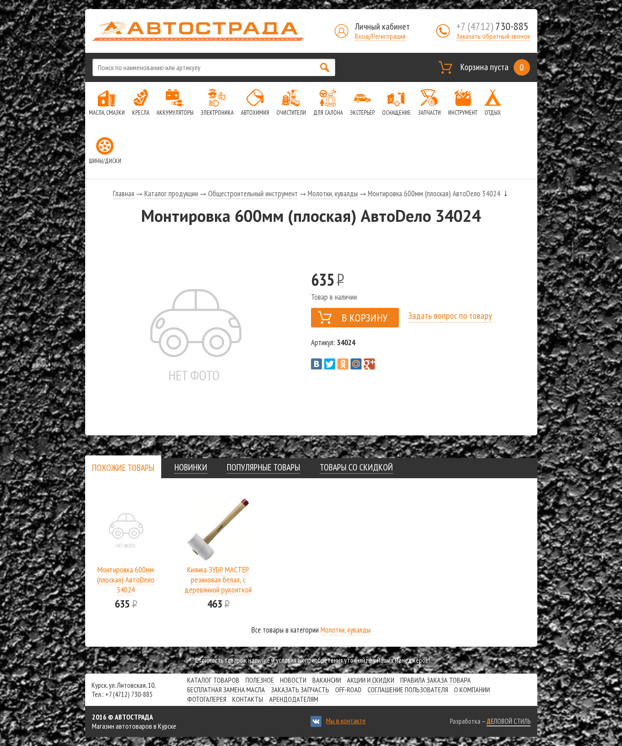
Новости (293, 680)
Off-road (348, 689)
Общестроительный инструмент (253, 194)
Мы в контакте (346, 720)
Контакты (247, 699)
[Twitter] (329, 364)
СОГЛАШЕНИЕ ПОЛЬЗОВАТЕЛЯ (407, 689)
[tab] (123, 467)
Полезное (259, 680)
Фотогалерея (206, 699)
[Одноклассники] (342, 364)
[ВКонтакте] (316, 364)
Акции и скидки (370, 680)
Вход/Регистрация (380, 36)
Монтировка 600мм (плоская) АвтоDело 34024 (125, 579)
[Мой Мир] (356, 364)
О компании (472, 689)
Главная (123, 194)
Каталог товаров (213, 680)
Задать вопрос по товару (450, 316)
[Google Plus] (369, 364)
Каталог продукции (171, 194)
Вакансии (326, 680)
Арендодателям (293, 699)
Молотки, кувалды (333, 194)
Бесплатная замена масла (226, 689)
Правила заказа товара (435, 680)
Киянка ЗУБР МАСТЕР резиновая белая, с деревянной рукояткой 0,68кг (218, 584)
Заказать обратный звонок (493, 36)
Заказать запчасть (300, 689)
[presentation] (123, 468)
